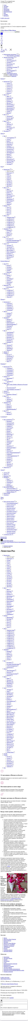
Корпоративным (8, 11)
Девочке (9, 350)
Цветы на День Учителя (10, 939)
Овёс (8, 444)
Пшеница (10, 451)
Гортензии (10, 151)
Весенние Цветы (8, 951)
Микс (9, 96)
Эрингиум (10, 465)
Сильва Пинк (11, 752)
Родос (9, 732)
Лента (9, 658)
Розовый (10, 101)
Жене (9, 129)
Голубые (9, 314)
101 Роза (9, 182)
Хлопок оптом (11, 528)
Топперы (9, 480)
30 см (9, 207)
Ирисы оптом (10, 514)
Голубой (9, 267)
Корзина (9, 233)
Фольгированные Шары (14, 490)
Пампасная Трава (11, 447)
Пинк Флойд (10, 724)
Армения (10, 766)
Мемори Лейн (11, 712)
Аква (8, 691)
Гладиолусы (10, 149)
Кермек (9, 431)
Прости (9, 69)
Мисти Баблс (11, 250)
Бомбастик (10, 693)
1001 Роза (9, 186)
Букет (9, 232)
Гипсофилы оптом (12, 511)
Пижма (9, 449)
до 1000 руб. (10, 219)
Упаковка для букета (9, 946)
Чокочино (10, 742)
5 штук (9, 83)
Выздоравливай (12, 70)
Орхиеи (9, 283)
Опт (2, 498)
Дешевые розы (11, 217)
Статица (9, 457)
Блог (5, 13)
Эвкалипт (10, 162)
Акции (6, 351)
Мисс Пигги (10, 248)
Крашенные (10, 667)
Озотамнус (10, 446)
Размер (6, 205)
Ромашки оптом (11, 524)
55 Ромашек (10, 375)
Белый (9, 99)
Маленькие (10, 378)
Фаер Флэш (10, 737)
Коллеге (9, 126)
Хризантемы (11, 160)
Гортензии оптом (11, 513)
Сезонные (10, 335)
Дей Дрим (10, 694)
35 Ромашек (10, 373)
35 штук (10, 88)
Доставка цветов (8, 958)
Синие (9, 316)
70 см (9, 214)
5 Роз (8, 561)
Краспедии (10, 434)
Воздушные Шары (8, 487)
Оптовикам (6, 10)
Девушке (10, 124)
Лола (8, 707)
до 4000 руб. (10, 224)
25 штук (10, 86)
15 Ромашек (10, 370)
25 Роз (9, 177)
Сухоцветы (3, 416)
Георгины (10, 144)
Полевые (9, 119)
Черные (9, 202)
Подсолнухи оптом (12, 521)
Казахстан (10, 765)
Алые (9, 607)
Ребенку (9, 346)
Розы (2, 166)
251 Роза (9, 581)
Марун (9, 711)
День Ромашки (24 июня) (14, 389)
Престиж (10, 726)
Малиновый (11, 108)
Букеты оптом (11, 504)
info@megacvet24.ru (12, 73)
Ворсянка (9, 421)
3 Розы (9, 560)
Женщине (10, 681)
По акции (7, 131)
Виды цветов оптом (10, 501)
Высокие (10, 619)
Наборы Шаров (11, 492)
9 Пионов (10, 305)
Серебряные (10, 614)
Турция (9, 758)
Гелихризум (10, 423)
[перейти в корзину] (2, 44)
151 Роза (9, 578)
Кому (6, 121)
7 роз (8, 563)
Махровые (10, 334)
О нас (5, 5)
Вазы (9, 479)
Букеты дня (10, 118)
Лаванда (9, 436)
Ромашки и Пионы (12, 394)
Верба (9, 141)
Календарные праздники (11, 54)
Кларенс (9, 699)
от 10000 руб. (11, 227)
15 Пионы (10, 307)
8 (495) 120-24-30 (5, 18)
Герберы (9, 146)
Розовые (10, 194)
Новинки (7, 476)
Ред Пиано (10, 731)
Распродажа (4, 538)
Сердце (9, 235)
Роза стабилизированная (13, 452)
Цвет (6, 94)
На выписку (11, 64)
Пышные (10, 340)
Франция (10, 358)
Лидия (9, 704)
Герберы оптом (11, 509)
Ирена (9, 697)
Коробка (9, 230)
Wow (8, 258)
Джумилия (10, 247)
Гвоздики (10, 142)
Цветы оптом (11, 526)
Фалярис (9, 459)
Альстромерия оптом (12, 503)
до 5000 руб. (10, 225)
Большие (10, 342)
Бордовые (10, 609)
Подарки (6, 477)
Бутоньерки (10, 287)
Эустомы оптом (11, 533)
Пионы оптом (10, 519)
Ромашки (3, 363)
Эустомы (10, 164)
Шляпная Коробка (12, 324)
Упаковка (7, 228)
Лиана (9, 702)
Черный (9, 113)
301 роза (9, 583)
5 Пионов (9, 303)
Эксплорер (10, 745)
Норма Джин (10, 719)
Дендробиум (10, 152)
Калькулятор (7, 493)
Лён (8, 439)
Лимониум (10, 441)
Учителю (9, 686)
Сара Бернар (10, 332)
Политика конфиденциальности (12, 969)
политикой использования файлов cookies (13, 1014)
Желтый (10, 103)
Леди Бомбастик (11, 701)
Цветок (6, 273)
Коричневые (10, 606)
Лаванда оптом (11, 516)
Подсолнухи (10, 159)
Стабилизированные (12, 242)
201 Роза (9, 580)
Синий (9, 111)
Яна (8, 749)
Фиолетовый (10, 104)
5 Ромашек (10, 368)
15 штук (10, 84)
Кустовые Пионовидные (14, 240)
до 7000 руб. (10, 641)
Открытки (10, 482)
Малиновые (10, 195)
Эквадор (9, 760)
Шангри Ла (10, 256)
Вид (6, 114)
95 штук (9, 93)
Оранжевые (10, 199)
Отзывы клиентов (8, 971)
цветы (8, 866)
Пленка (9, 327)
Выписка (10, 672)
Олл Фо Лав (10, 721)
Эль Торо (10, 747)
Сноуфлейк (10, 734)
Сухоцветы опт (8, 534)
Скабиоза (9, 454)
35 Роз (9, 179)
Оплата (5, 7)
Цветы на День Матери (9, 943)
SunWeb (12, 997)
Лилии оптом (10, 518)
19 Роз (9, 568)
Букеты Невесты (5, 261)
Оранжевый (10, 106)
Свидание (10, 59)
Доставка (6, 6)
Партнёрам (6, 957)
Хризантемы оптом (12, 529)
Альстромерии (11, 137)
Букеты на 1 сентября (9, 944)
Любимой (10, 348)
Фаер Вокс (10, 735)
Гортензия (10, 427)
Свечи (9, 484)
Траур (2, 497)
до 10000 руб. (11, 646)
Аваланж (10, 245)
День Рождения (11, 60)
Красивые (10, 337)
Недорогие (10, 338)
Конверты (9, 485)
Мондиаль (10, 717)
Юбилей (10, 65)
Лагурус (10, 437)
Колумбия (10, 763)
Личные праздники (9, 57)
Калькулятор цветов (8, 540)
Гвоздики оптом (11, 508)
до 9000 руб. (10, 645)
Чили (9, 361)
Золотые (9, 204)
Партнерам (6, 9)
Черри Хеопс (10, 740)
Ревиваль (10, 253)
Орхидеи (9, 157)
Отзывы (6, 14)
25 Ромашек (10, 371)
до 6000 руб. (10, 640)
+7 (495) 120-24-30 (13, 75)
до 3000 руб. (11, 222)
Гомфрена (9, 426)
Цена (6, 215)
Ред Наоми (10, 255)
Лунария (9, 442)
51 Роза (9, 181)
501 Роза (9, 184)
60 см (9, 212)
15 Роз (9, 176)
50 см (9, 210)
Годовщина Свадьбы (13, 67)
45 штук (9, 89)
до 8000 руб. (10, 643)
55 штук (10, 91)
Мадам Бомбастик (12, 709)
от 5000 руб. (10, 295)
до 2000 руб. (10, 220)
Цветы (2, 133)
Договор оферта (8, 967)
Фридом (10, 739)
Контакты (6, 15)
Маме (9, 122)
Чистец (9, 462)
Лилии (9, 155)
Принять (14, 1017)
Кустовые (10, 238)
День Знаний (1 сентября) (13, 55)
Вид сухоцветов (9, 419)
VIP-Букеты (7, 947)
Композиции (10, 322)
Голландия (10, 356)
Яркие (9, 612)
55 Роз (9, 575)
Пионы (9, 275)
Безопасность (7, 965)
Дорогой (9, 297)
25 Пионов (10, 308)
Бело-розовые (11, 611)
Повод (2, 51)
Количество (7, 81)
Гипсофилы (10, 278)
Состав (6, 392)
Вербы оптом (10, 506)
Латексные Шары (12, 488)
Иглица (9, 429)
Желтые (9, 197)
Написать (13, 76)
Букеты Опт (4, 537)
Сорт (6, 243)
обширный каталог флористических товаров (11, 899)
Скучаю (9, 72)
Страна (5, 755)
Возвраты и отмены (9, 966)
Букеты (2, 78)
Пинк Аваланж (11, 252)
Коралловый (10, 109)
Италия (9, 359)
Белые (9, 192)
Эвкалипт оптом (11, 531)
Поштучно (10, 172)
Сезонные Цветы (8, 950)
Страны (6, 353)
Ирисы (9, 154)
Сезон (6, 380)
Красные (10, 191)
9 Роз (9, 174)
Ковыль (9, 432)
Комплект (7, 285)
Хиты (6, 474)
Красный (10, 98)
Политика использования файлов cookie (14, 970)
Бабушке (9, 401)
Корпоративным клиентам (10, 963)
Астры (9, 139)
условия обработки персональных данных (13, 1013)
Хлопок (9, 280)
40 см (9, 209)
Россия (9, 354)
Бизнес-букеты (7, 940)
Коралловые (10, 200)
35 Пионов (10, 310)
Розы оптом (10, 523)
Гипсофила (10, 147)
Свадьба (10, 62)
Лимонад (9, 706)
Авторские (10, 116)
